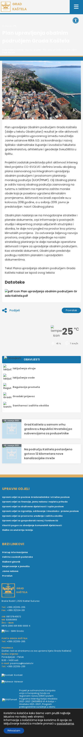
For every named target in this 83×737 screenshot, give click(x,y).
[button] (76, 20)
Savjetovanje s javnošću (16, 566)
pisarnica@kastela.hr (21, 663)
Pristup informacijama (15, 552)
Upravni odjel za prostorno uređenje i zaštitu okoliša (32, 516)
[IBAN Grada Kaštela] (41, 631)
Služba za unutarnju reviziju (17, 530)
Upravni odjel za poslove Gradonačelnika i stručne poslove (36, 497)
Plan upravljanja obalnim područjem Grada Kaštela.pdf (41, 293)
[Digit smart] (10, 700)
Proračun (7, 575)
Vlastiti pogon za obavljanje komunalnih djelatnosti (32, 525)
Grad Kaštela (8, 50)
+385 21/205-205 (16, 607)
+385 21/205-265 (16, 641)
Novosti (20, 50)
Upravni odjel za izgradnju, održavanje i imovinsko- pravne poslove (40, 511)
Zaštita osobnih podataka (17, 557)
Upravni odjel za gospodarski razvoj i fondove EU (30, 520)
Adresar (18, 681)
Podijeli (14, 310)
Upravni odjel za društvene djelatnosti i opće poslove (33, 506)
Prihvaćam (14, 730)
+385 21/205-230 (16, 666)
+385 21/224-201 (16, 610)
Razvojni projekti (33, 50)
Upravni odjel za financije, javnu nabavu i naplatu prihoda (35, 501)
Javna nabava (10, 571)
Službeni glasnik (11, 561)
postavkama (65, 723)
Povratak (71, 310)
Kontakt (18, 675)
